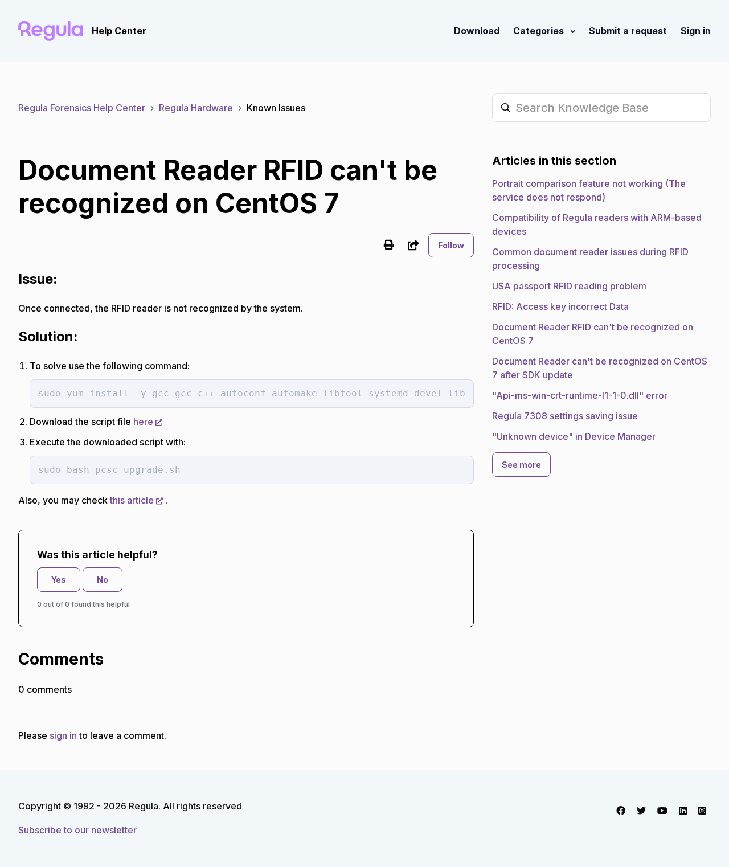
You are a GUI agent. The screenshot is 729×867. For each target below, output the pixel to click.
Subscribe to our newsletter (77, 830)
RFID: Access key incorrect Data (560, 306)
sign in (63, 735)
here (143, 421)
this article (132, 500)
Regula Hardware (196, 107)
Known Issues (276, 107)
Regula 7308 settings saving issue (565, 416)
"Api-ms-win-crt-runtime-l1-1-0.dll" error (579, 395)
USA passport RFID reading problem (569, 286)
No (102, 579)
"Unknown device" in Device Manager (574, 436)
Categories (539, 30)
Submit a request (628, 30)
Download (476, 30)
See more (521, 464)
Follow (451, 245)
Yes (58, 579)
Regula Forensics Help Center (81, 107)
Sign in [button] (696, 30)
